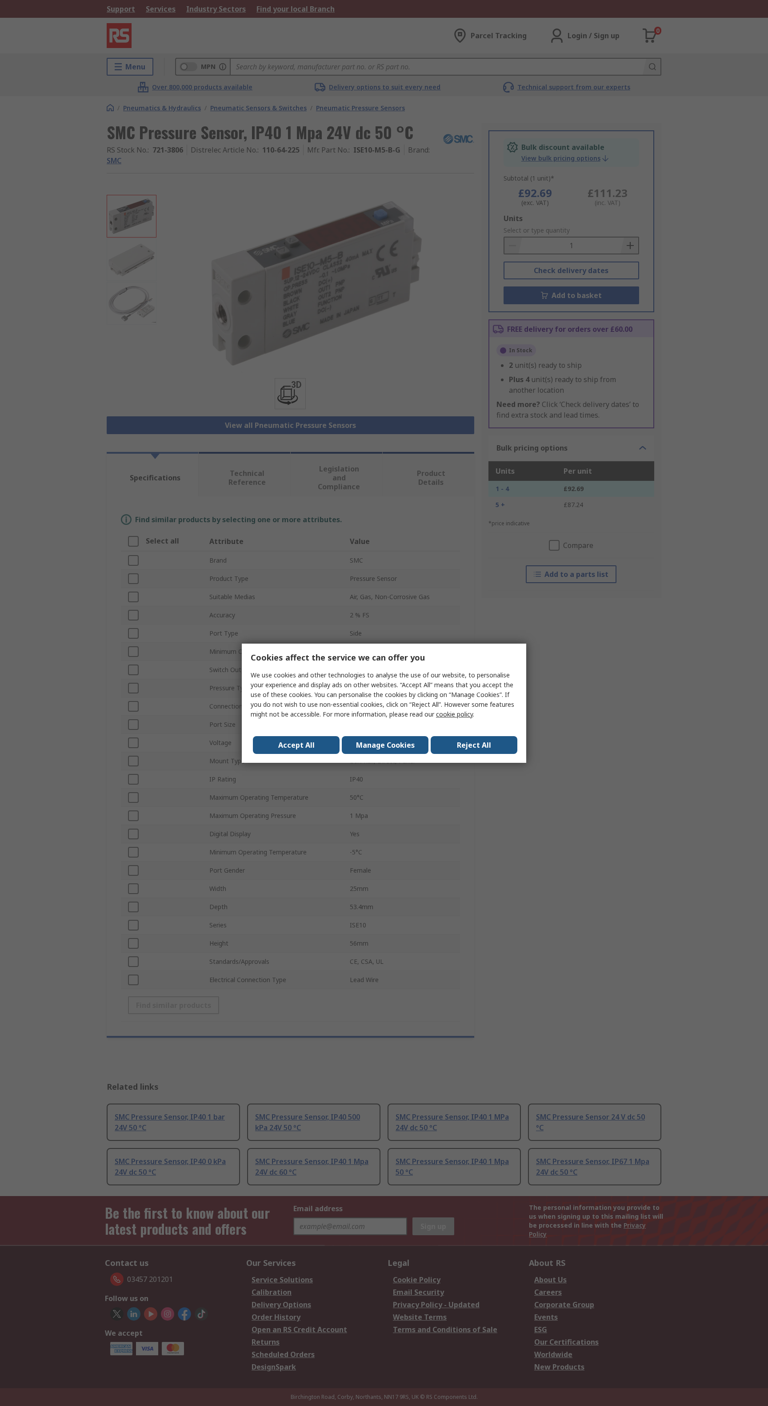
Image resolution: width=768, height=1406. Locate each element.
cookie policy (454, 714)
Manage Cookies (385, 745)
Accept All (296, 745)
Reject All (474, 745)
